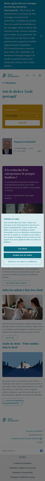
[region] (22, 240)
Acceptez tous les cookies (22, 255)
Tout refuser (22, 249)
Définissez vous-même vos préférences (22, 262)
